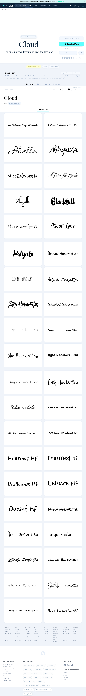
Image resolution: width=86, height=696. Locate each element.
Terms (65, 675)
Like (69, 53)
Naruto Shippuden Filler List (43, 690)
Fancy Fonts (27, 669)
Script (45, 66)
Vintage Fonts (48, 673)
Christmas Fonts (47, 677)
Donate (77, 73)
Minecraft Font (7, 666)
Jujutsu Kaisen (7, 673)
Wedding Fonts (28, 681)
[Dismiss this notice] (84, 1)
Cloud (34, 76)
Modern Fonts (37, 673)
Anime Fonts (44, 685)
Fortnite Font (7, 680)
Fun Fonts (36, 677)
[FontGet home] (7, 5)
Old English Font (28, 690)
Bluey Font (6, 676)
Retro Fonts (27, 677)
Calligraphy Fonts (29, 665)
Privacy (65, 672)
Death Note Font (8, 664)
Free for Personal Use (33, 66)
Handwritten (54, 66)
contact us (61, 1)
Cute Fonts (27, 673)
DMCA (65, 680)
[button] (71, 5)
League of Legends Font (10, 669)
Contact (65, 677)
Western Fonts (40, 681)
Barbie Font (6, 678)
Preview (75, 87)
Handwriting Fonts (49, 669)
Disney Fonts (27, 694)
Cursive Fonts (41, 665)
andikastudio (68, 73)
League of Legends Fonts (31, 685)
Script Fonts (51, 665)
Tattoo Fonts (37, 669)
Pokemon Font (7, 671)
